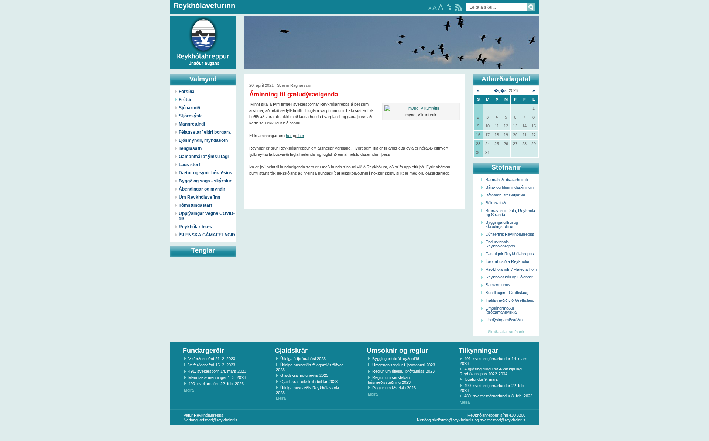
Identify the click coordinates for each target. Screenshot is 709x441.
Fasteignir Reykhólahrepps (510, 254)
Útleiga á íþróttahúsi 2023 (303, 358)
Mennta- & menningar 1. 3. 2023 (217, 377)
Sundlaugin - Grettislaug (507, 292)
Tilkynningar (478, 350)
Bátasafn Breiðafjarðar (505, 195)
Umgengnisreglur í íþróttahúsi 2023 (403, 365)
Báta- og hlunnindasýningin (510, 187)
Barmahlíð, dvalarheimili (507, 179)
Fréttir (185, 99)
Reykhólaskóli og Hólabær (509, 277)
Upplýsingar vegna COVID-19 (207, 216)
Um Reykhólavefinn (199, 197)
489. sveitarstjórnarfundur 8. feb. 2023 (498, 396)
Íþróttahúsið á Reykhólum (508, 261)
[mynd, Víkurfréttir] (421, 108)
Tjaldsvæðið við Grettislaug (510, 300)
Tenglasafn (190, 148)
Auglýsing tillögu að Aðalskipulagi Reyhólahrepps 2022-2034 (491, 371)
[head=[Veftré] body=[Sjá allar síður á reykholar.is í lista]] (449, 7)
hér (289, 135)
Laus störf (189, 164)
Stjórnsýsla (191, 116)
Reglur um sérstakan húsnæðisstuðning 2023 (389, 379)
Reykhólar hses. (196, 226)
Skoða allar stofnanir (506, 331)
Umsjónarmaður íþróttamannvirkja (501, 310)
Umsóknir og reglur (397, 350)
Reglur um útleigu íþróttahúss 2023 (403, 371)
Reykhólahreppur (33, 36)
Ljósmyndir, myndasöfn (203, 140)
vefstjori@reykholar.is (218, 420)
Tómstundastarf (195, 205)
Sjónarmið (189, 107)
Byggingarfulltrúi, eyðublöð (395, 358)
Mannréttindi (192, 124)
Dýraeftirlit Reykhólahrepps (510, 234)
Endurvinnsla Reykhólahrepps (500, 244)
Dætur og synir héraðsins (205, 172)
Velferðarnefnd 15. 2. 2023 (211, 365)
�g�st (501, 90)
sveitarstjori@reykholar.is (502, 420)
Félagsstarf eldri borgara (205, 132)
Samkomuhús (498, 285)
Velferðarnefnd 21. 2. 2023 (211, 358)
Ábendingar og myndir (202, 189)
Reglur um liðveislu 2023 (394, 388)
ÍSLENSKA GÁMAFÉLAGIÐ (207, 234)
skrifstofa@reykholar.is (452, 420)
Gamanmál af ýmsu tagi (204, 156)
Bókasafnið (496, 203)
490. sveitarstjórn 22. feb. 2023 (216, 384)
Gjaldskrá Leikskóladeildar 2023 (309, 381)
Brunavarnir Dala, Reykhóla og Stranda (510, 212)
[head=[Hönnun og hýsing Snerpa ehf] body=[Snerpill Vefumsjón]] (354, 433)
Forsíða (187, 91)
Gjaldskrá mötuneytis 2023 (304, 375)
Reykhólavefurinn (204, 5)
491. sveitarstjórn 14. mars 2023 (217, 371)
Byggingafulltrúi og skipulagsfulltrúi (502, 224)
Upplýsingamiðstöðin (504, 320)
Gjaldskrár (291, 350)
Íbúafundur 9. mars (481, 379)
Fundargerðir (203, 350)
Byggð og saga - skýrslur (205, 181)
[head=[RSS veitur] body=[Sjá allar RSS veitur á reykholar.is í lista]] (458, 7)
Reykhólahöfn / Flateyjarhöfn (511, 269)
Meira (189, 390)
